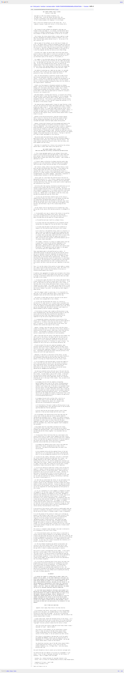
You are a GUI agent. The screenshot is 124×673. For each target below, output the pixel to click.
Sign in (121, 2)
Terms (15, 671)
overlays (43, 6)
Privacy (11, 671)
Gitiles (8, 671)
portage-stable (50, 6)
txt (118, 671)
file (57, 9)
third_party (36, 6)
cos (31, 6)
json (122, 671)
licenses (86, 6)
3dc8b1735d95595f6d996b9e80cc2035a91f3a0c (69, 6)
